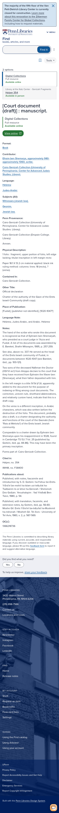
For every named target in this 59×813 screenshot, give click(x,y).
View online (11, 133)
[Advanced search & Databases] (54, 49)
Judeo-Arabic (10, 190)
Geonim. (7, 206)
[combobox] (20, 49)
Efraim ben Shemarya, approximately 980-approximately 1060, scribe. (26, 160)
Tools (49, 60)
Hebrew (7, 185)
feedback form (37, 545)
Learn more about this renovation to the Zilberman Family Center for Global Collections (26, 16)
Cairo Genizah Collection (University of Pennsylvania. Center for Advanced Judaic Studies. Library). (26, 170)
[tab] (29, 79)
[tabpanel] (29, 126)
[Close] (53, 6)
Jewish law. (9, 211)
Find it (44, 50)
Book (5, 147)
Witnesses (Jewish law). (15, 201)
